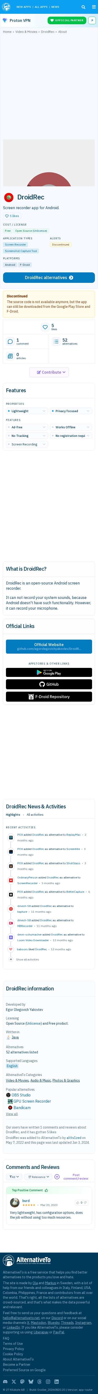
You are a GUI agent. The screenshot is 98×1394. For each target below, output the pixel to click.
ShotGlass (73, 863)
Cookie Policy (13, 1354)
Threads (67, 1322)
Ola (35, 1283)
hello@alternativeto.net (21, 1318)
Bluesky (53, 1322)
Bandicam (22, 1107)
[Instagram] (48, 1381)
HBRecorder (25, 926)
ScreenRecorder (27, 883)
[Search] (83, 7)
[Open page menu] (94, 7)
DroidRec (38, 834)
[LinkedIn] (56, 1381)
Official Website (49, 646)
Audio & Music (40, 1080)
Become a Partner (16, 1364)
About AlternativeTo (18, 1359)
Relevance (38, 1177)
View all (12, 1114)
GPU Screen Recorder (32, 1101)
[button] (12, 216)
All (13, 1177)
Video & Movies (17, 1080)
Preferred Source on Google (24, 1370)
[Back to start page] (6, 7)
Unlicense (40, 230)
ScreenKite (73, 849)
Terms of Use (13, 1343)
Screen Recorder (15, 244)
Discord (57, 1318)
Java (15, 1037)
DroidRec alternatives (46, 277)
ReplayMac (73, 834)
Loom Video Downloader (33, 940)
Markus (50, 1283)
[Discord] (5, 1381)
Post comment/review (76, 1177)
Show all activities (27, 959)
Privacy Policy (13, 1348)
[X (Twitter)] (13, 1381)
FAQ (6, 1338)
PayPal (58, 1332)
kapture (22, 911)
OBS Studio (21, 1095)
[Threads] (39, 1381)
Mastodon (38, 1322)
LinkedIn (13, 1327)
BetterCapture (75, 891)
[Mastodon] (22, 1381)
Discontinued (17, 296)
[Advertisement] (49, 88)
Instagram (83, 1322)
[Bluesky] (31, 1381)
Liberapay (41, 1332)
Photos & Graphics (66, 1080)
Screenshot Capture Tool (21, 251)
